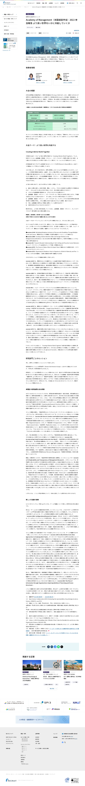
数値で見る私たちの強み (11, 737)
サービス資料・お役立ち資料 (42, 748)
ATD (56, 684)
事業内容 (38, 3)
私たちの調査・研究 (25, 737)
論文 (22, 751)
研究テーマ (23, 755)
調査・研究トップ (8, 14)
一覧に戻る (51, 688)
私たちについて (31, 3)
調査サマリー (24, 746)
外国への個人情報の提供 (39, 774)
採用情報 (62, 3)
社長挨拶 (37, 737)
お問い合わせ (71, 3)
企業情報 (51, 3)
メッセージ (8, 739)
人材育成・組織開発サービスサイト (31, 720)
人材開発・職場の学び (48, 684)
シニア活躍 (75, 682)
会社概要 (37, 741)
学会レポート (26, 7)
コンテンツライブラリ (17, 7)
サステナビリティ (10, 743)
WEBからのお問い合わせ (71, 733)
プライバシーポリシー (10, 774)
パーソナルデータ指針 (20, 774)
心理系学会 (26, 684)
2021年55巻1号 (49, 597)
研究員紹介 (23, 757)
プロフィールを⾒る (40, 82)
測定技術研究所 (25, 740)
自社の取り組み (9, 741)
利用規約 (47, 774)
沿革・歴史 (37, 743)
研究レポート (24, 748)
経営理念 (37, 739)
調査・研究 (44, 3)
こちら (71, 736)
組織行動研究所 (25, 739)
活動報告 (23, 759)
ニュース (56, 3)
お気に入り (77, 33)
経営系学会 (76, 30)
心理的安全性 (67, 682)
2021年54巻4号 (38, 597)
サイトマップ (52, 774)
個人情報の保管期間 (29, 774)
